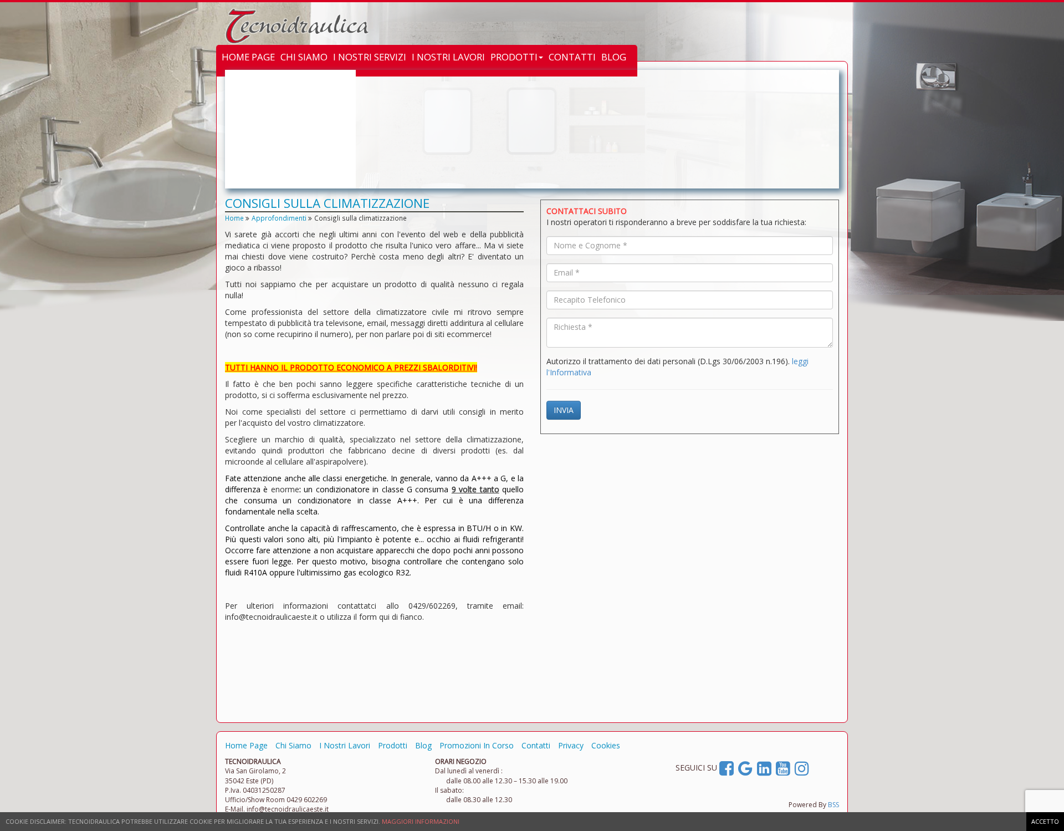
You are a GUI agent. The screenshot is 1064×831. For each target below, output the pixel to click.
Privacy (571, 745)
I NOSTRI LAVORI (448, 56)
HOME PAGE (248, 56)
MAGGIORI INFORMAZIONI (420, 821)
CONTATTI (572, 56)
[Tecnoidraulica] (289, 26)
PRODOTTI (514, 56)
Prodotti (392, 745)
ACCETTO (1045, 821)
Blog (423, 745)
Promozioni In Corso (476, 745)
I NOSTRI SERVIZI (369, 56)
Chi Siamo (293, 745)
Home (234, 217)
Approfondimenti (279, 217)
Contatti (535, 745)
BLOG (613, 56)
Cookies (605, 745)
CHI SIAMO (304, 56)
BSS (833, 804)
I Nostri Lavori (344, 745)
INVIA (564, 410)
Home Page (246, 745)
